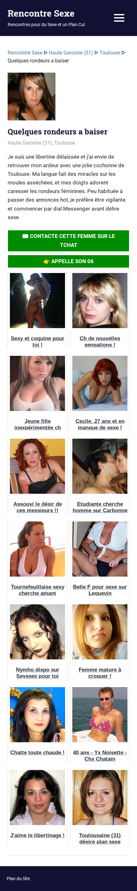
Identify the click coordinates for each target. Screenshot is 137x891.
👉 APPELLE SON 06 (68, 261)
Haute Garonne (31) (71, 53)
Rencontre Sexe (41, 13)
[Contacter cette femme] (31, 99)
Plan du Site (18, 878)
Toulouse (109, 53)
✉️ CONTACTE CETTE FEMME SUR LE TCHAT (68, 240)
